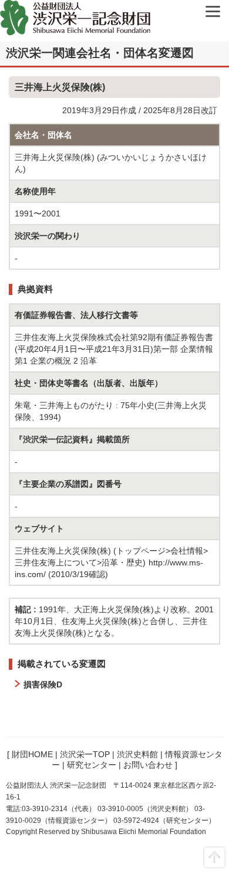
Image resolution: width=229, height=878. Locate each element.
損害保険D (42, 684)
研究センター (91, 764)
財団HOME (32, 754)
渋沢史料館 (137, 754)
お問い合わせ (148, 764)
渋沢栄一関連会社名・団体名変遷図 (100, 52)
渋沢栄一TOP (85, 754)
